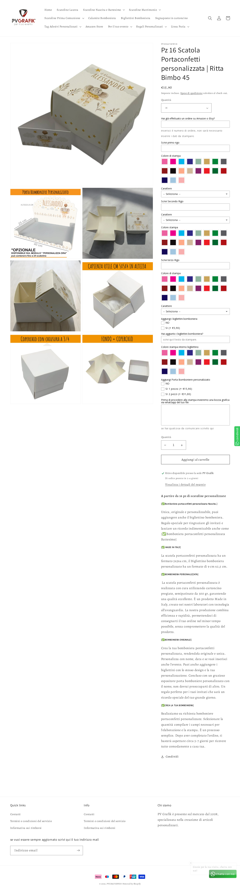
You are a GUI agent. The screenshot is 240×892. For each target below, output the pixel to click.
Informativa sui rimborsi (26, 828)
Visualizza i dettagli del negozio (185, 484)
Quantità (166, 100)
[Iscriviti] (78, 850)
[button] (104, 10)
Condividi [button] (172, 757)
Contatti (15, 814)
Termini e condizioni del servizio (31, 821)
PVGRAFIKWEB (114, 883)
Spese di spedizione (191, 93)
